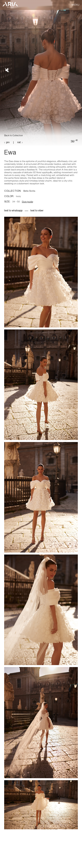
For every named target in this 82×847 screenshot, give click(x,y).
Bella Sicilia (29, 191)
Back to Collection (13, 135)
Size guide (27, 202)
